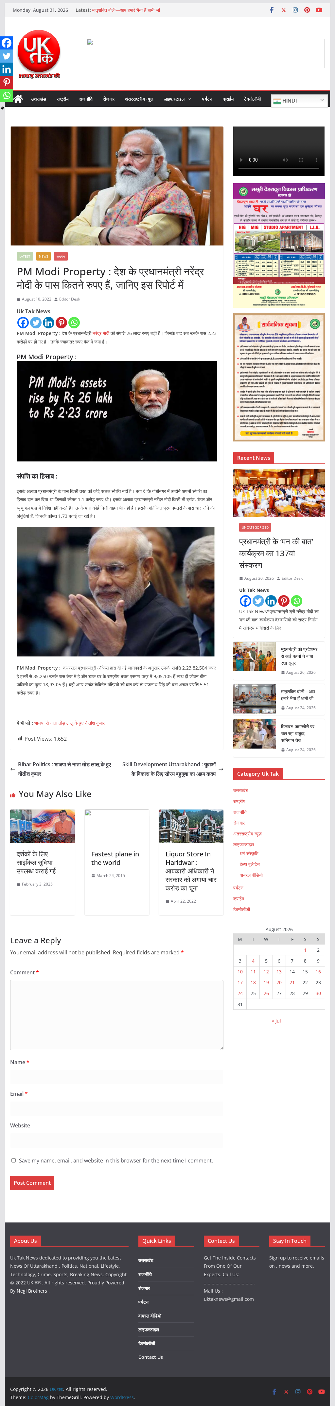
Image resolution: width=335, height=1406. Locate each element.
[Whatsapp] (74, 322)
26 (266, 993)
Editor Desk (69, 299)
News (43, 256)
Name (19, 1062)
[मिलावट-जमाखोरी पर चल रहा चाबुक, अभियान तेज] (254, 738)
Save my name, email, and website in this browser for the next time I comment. (116, 1160)
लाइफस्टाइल (174, 99)
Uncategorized (255, 527)
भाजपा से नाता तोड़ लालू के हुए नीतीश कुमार (69, 723)
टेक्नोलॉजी (252, 99)
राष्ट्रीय (63, 99)
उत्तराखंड (38, 99)
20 (279, 982)
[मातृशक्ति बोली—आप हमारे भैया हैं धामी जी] (254, 699)
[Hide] (2, 108)
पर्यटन (207, 99)
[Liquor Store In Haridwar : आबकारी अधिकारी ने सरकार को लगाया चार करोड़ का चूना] (191, 814)
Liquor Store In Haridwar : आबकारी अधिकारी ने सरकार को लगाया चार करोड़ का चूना (191, 870)
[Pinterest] (61, 322)
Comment (24, 972)
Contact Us (150, 1357)
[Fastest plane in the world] (117, 814)
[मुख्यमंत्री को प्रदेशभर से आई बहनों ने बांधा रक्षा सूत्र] (254, 661)
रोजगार (109, 99)
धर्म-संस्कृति (249, 853)
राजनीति (86, 99)
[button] (188, 99)
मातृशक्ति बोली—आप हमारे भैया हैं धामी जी (126, 10)
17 (240, 982)
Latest (24, 256)
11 (253, 971)
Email (19, 1093)
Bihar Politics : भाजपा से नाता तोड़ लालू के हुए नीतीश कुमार (64, 769)
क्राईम (228, 99)
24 (240, 993)
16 (318, 971)
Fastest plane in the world (115, 858)
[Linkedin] (48, 322)
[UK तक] (18, 99)
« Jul (276, 1021)
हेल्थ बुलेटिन (250, 864)
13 (279, 971)
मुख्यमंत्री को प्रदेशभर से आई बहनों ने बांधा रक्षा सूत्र (299, 656)
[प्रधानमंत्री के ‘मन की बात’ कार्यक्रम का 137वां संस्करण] (279, 493)
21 (292, 982)
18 (253, 982)
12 (266, 971)
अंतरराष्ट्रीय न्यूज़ (139, 99)
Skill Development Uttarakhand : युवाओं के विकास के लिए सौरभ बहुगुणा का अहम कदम (169, 769)
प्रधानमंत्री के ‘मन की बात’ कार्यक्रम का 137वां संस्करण (276, 553)
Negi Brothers (32, 1291)
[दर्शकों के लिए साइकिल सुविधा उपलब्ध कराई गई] (42, 814)
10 (240, 971)
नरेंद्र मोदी (101, 333)
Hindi (289, 101)
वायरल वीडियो (251, 875)
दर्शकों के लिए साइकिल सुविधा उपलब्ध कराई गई (36, 862)
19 (266, 982)
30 (318, 993)
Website (20, 1125)
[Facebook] (23, 322)
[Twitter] (36, 322)
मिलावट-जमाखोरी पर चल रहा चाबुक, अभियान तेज (297, 733)
